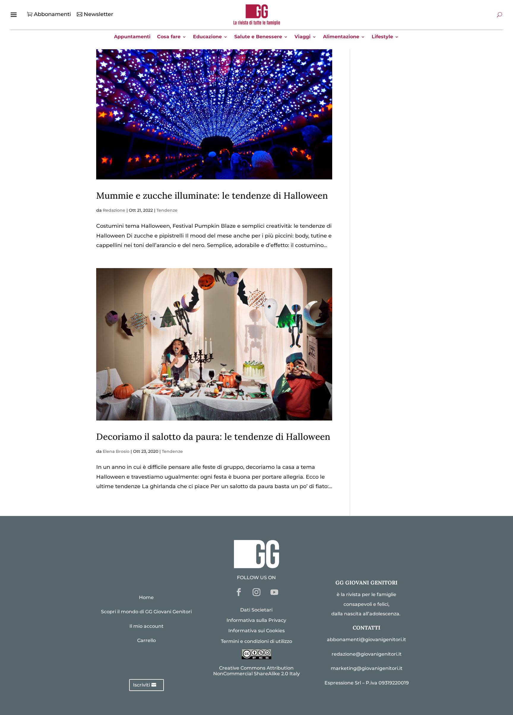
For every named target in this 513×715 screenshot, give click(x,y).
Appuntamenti (132, 37)
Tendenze (167, 210)
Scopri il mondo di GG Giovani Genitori (146, 611)
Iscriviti (141, 685)
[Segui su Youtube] (274, 592)
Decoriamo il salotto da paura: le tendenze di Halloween (213, 436)
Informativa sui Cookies (256, 630)
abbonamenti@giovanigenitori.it (366, 639)
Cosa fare (168, 37)
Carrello (146, 640)
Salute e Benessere (258, 37)
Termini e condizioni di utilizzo (256, 641)
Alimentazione (341, 37)
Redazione (114, 210)
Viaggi (302, 37)
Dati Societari (256, 610)
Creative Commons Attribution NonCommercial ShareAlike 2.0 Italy (256, 670)
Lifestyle (382, 37)
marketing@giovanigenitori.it (367, 668)
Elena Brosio (116, 451)
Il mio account (146, 626)
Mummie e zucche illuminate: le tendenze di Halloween (212, 195)
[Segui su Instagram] (256, 592)
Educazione (207, 37)
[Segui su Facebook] (238, 592)
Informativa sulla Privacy (256, 620)
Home (146, 597)
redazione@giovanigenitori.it (367, 654)
